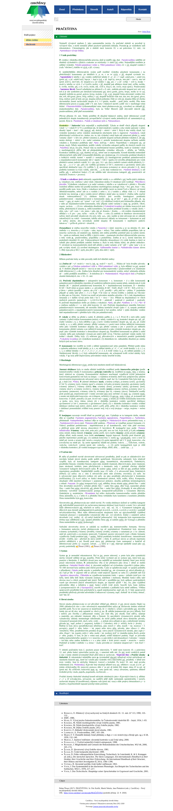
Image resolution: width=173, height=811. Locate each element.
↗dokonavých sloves (118, 420)
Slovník (94, 9)
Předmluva (78, 9)
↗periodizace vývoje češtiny (71, 50)
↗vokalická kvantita (112, 206)
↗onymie (71, 483)
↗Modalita (84, 575)
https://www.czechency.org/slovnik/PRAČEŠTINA (83, 793)
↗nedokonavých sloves (69, 423)
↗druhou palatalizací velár (84, 266)
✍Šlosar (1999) (98, 546)
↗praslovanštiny (128, 60)
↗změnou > (128, 302)
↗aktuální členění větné (79, 565)
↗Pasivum (110, 423)
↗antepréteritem (76, 420)
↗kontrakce (78, 121)
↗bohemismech (111, 273)
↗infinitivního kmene (129, 247)
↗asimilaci (133, 133)
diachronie (30, 44)
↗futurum (88, 423)
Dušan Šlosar (146, 31)
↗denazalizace (113, 121)
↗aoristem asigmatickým (86, 418)
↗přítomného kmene (109, 247)
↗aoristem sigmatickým (107, 418)
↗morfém (63, 148)
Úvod (62, 9)
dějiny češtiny (32, 40)
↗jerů (109, 302)
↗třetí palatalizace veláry (110, 65)
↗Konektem (89, 493)
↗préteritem (139, 418)
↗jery (95, 143)
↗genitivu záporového (69, 575)
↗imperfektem (125, 418)
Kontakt (143, 9)
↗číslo (75, 381)
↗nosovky (101, 228)
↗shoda (74, 570)
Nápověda (126, 9)
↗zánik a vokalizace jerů (94, 121)
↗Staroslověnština (73, 106)
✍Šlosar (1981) (83, 546)
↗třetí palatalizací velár (108, 266)
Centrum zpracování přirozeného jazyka (105, 806)
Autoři (110, 9)
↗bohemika (79, 664)
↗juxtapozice (86, 587)
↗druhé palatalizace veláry (85, 65)
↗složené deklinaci (131, 170)
